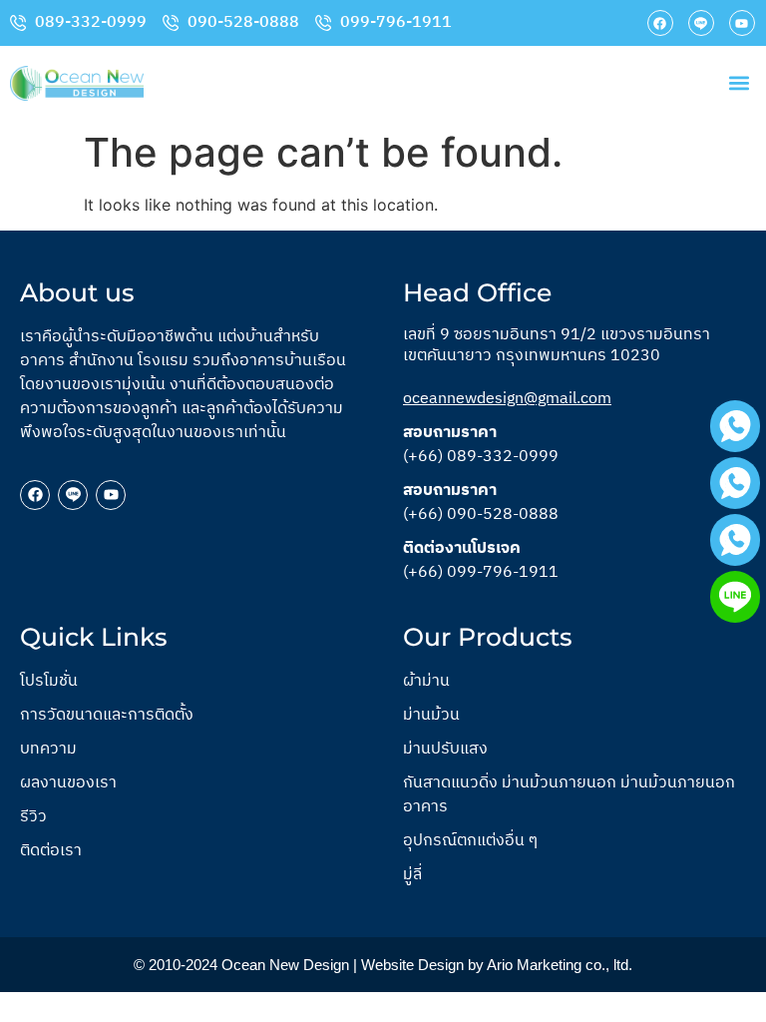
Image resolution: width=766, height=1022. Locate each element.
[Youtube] (742, 23)
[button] (739, 83)
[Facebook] (660, 23)
